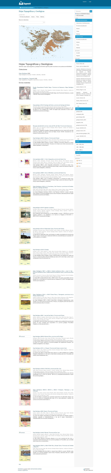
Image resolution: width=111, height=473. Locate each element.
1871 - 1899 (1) (79, 149)
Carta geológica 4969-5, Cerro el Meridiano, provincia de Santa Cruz (49, 173)
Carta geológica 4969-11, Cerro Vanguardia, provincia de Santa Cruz (49, 159)
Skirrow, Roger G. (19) (81, 89)
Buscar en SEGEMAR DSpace (83, 13)
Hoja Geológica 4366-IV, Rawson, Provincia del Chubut (46, 138)
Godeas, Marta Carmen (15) (82, 100)
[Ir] (91, 11)
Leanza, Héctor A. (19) (81, 87)
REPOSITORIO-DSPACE (36, 469)
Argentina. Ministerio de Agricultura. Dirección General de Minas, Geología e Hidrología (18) (83, 94)
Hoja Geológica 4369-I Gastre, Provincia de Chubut (45, 411)
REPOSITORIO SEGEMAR (27, 7)
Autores (32, 16)
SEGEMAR (20, 469)
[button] (85, 1)
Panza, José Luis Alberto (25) (82, 66)
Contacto (20, 470)
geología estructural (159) (81, 125)
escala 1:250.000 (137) (81, 136)
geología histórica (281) (81, 119)
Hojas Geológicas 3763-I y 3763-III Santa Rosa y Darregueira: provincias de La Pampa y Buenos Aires (53, 295)
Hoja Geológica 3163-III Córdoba (41, 249)
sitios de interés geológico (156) (83, 133)
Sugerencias (25, 470)
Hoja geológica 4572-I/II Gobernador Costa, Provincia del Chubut (48, 228)
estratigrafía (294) (80, 114)
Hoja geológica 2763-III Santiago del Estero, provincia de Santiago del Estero (51, 105)
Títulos (37, 16)
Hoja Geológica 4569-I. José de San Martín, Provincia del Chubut (48, 315)
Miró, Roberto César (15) (81, 103)
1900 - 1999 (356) (80, 147)
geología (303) (79, 111)
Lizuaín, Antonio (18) (80, 98)
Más (20, 464)
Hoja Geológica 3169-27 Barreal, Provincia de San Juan (46, 432)
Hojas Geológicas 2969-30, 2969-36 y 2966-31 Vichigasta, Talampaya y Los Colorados (53, 390)
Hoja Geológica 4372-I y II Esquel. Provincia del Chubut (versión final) (50, 348)
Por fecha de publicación (25, 16)
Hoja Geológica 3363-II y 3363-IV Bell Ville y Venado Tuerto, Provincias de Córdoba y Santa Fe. (53, 446)
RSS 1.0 (80, 160)
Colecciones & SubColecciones (83, 23)
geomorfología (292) (80, 117)
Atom (79, 166)
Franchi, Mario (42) (80, 63)
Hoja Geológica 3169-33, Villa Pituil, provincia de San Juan (47, 368)
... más (77, 106)
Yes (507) (78, 155)
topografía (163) (79, 122)
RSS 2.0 (80, 163)
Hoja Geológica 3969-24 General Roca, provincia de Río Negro (48, 336)
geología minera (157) (80, 130)
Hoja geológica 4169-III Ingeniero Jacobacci (43, 207)
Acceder (78, 53)
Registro (78, 55)
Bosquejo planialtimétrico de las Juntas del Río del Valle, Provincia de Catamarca (52, 126)
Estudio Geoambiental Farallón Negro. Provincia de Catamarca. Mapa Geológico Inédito (53, 87)
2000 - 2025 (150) (80, 144)
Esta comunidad (80, 15)
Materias (42, 16)
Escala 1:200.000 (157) (81, 128)
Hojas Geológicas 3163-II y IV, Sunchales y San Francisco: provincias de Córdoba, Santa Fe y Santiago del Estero (53, 187)
